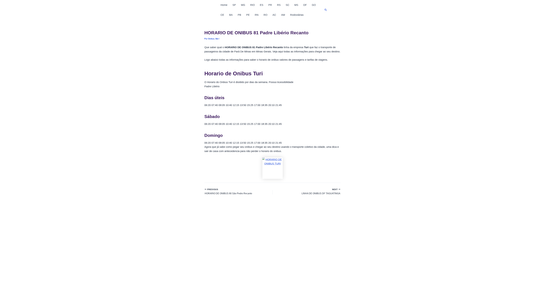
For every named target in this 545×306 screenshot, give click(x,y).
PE (248, 14)
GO (314, 5)
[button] (325, 10)
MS (296, 5)
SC (287, 5)
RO (265, 14)
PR (270, 5)
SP (234, 5)
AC (274, 14)
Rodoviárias (297, 14)
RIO (252, 5)
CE (222, 14)
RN (256, 14)
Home (224, 5)
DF (305, 5)
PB (239, 14)
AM (283, 14)
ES (261, 5)
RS (279, 5)
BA (231, 14)
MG (243, 5)
